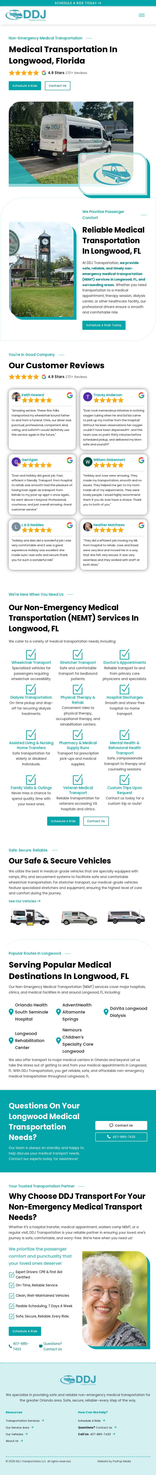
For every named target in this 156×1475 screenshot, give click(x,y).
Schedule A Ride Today (104, 325)
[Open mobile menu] (142, 15)
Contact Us (58, 86)
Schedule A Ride (25, 86)
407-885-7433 (124, 1137)
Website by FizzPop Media (114, 1461)
